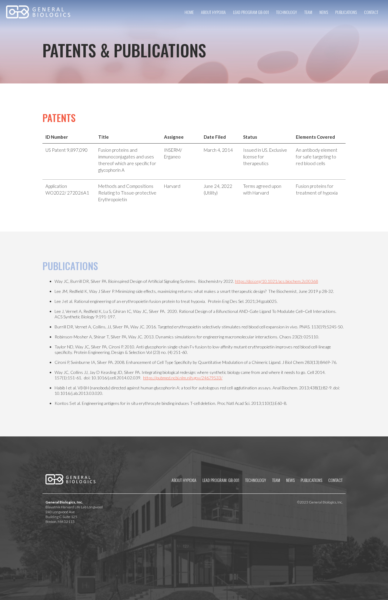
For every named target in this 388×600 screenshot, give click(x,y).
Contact (371, 12)
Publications (346, 12)
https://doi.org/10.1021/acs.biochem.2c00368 (276, 281)
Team (308, 12)
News (323, 12)
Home (189, 12)
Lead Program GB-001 (251, 12)
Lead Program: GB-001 (220, 480)
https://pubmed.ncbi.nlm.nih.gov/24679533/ (182, 377)
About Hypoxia (213, 12)
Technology (286, 12)
